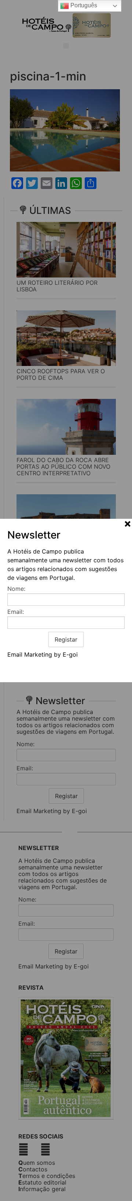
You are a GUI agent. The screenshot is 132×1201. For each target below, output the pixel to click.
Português (83, 5)
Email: (15, 612)
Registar (66, 639)
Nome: (16, 589)
